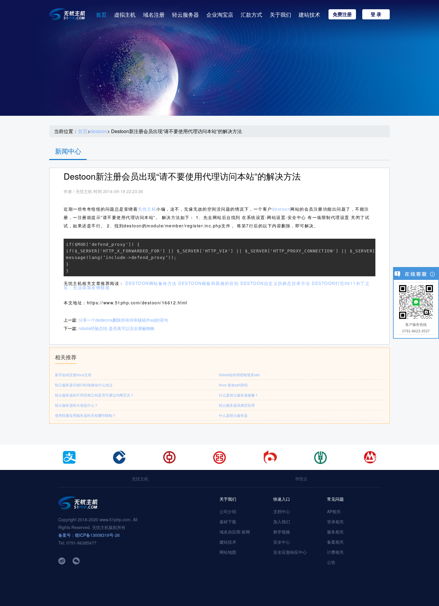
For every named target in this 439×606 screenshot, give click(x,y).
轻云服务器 (185, 14)
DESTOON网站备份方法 (151, 283)
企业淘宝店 (219, 14)
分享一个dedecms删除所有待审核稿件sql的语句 (123, 320)
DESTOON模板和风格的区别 (208, 283)
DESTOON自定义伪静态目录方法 (275, 283)
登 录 (376, 14)
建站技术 (309, 14)
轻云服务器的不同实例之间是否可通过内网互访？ (94, 394)
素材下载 (228, 521)
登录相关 (335, 521)
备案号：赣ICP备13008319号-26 (89, 535)
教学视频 (281, 532)
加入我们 (281, 521)
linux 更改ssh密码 (233, 384)
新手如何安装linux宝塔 (73, 374)
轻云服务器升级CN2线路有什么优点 (84, 384)
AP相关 (334, 511)
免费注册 (342, 14)
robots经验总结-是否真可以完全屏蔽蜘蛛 (117, 328)
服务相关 (335, 532)
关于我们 (280, 14)
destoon (98, 131)
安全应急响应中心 (290, 552)
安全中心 (281, 542)
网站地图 (228, 552)
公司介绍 (228, 511)
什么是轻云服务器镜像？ (238, 394)
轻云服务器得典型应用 (237, 405)
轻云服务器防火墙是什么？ (76, 405)
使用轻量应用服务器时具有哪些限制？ (85, 415)
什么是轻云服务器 (233, 415)
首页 (101, 14)
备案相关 (335, 542)
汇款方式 (251, 14)
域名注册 (154, 14)
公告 (331, 562)
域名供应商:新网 (235, 532)
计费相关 (335, 552)
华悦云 (301, 479)
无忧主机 (147, 209)
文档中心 (281, 511)
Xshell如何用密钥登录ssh (239, 374)
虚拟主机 (125, 14)
